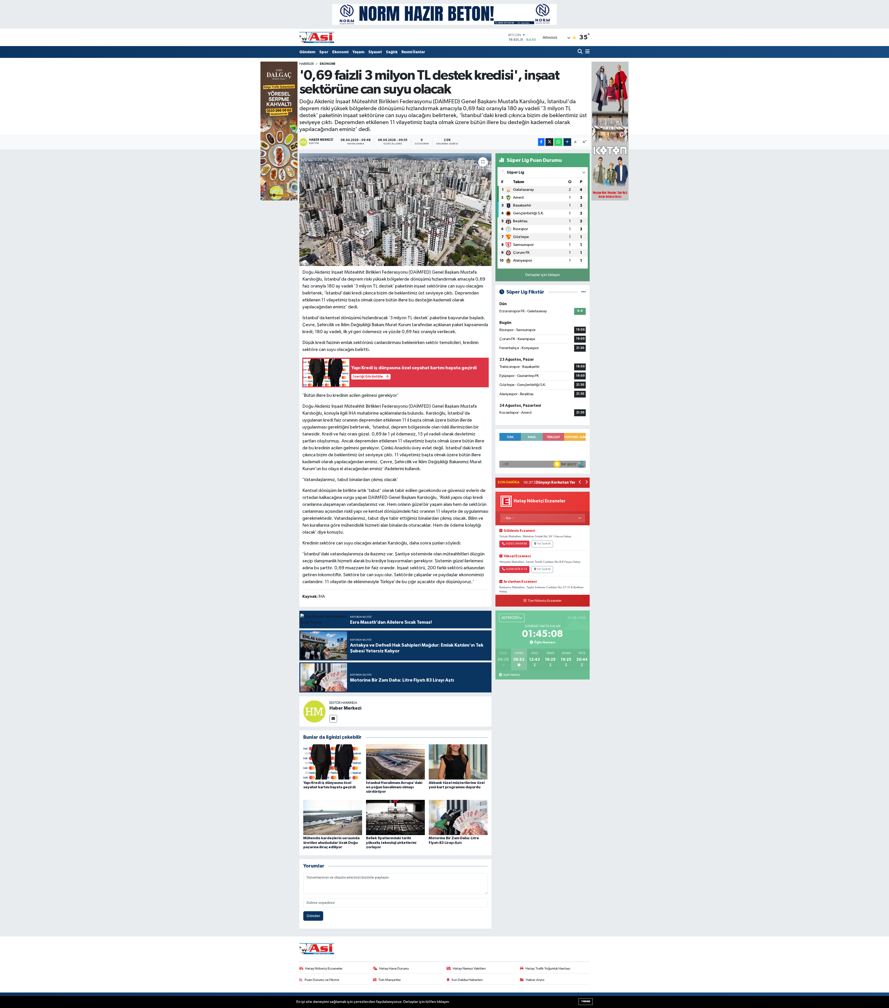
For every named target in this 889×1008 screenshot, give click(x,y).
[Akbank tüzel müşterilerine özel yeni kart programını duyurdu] (458, 762)
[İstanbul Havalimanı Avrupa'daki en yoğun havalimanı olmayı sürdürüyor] (395, 762)
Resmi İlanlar (413, 52)
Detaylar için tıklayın (542, 275)
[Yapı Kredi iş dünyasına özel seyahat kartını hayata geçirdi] (332, 762)
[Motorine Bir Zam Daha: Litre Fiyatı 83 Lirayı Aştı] (458, 817)
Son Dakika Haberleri (467, 980)
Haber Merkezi (345, 708)
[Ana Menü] (586, 52)
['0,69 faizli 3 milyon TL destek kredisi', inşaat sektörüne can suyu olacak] (395, 209)
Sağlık (392, 52)
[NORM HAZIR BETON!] (444, 14)
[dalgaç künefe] (278, 131)
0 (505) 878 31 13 (516, 569)
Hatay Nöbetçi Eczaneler (324, 968)
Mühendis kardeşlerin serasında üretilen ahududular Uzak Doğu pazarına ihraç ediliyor (331, 842)
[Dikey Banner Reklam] (610, 131)
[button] (580, 482)
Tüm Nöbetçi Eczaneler (545, 600)
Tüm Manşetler (389, 980)
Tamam (585, 1001)
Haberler (306, 64)
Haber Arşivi (535, 980)
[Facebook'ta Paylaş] (541, 142)
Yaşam (358, 52)
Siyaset (375, 52)
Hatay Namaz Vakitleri (469, 968)
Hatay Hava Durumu (394, 968)
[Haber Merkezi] (314, 711)
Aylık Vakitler (511, 674)
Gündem (307, 52)
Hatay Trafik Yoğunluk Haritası (548, 968)
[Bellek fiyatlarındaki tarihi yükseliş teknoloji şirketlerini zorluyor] (395, 817)
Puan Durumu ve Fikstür (322, 980)
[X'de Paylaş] (549, 142)
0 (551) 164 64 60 (516, 543)
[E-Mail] (333, 719)
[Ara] (580, 52)
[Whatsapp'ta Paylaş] (558, 142)
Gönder (313, 916)
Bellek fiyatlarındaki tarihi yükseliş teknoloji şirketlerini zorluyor (391, 842)
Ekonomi (340, 52)
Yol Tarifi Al (544, 543)
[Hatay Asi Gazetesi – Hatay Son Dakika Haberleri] (316, 37)
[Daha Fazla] (567, 142)
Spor (323, 52)
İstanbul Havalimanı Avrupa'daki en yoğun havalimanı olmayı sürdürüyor (394, 787)
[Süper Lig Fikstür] (583, 292)
